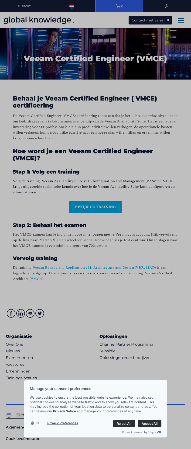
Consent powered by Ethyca (139, 432)
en (36, 423)
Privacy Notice (64, 411)
